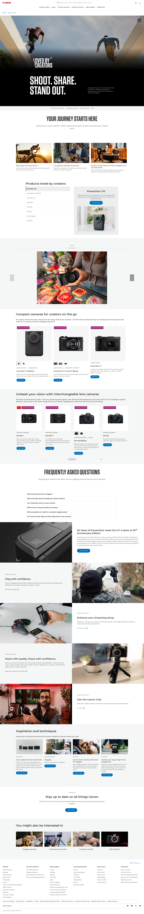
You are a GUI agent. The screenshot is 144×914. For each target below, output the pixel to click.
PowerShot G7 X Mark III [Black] (66, 371)
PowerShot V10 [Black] (25, 371)
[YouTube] (140, 905)
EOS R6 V (30, 221)
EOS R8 (29, 211)
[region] (72, 277)
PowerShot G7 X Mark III (34, 193)
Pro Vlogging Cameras (72, 108)
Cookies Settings (112, 901)
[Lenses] (56, 7)
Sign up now (71, 810)
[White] (81, 433)
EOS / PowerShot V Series (57, 108)
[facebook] (127, 905)
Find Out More (50, 765)
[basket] (140, 3)
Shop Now (21, 380)
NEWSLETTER (72, 792)
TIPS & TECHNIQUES (49, 756)
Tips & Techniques (84, 108)
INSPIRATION (19, 756)
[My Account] (136, 3)
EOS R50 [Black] (80, 441)
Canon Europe (7, 906)
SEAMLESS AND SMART (83, 613)
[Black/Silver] (24, 363)
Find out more (96, 202)
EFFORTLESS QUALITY (10, 654)
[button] (132, 277)
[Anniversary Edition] (66, 363)
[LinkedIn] (131, 905)
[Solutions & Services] (84, 7)
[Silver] (60, 363)
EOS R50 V (30, 202)
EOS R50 (29, 207)
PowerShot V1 (31, 198)
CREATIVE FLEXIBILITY (11, 574)
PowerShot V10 (31, 189)
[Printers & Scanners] (70, 7)
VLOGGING (75, 756)
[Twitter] (136, 905)
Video (72, 245)
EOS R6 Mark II (31, 216)
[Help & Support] (95, 7)
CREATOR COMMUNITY (83, 695)
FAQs (92, 108)
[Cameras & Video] (50, 7)
